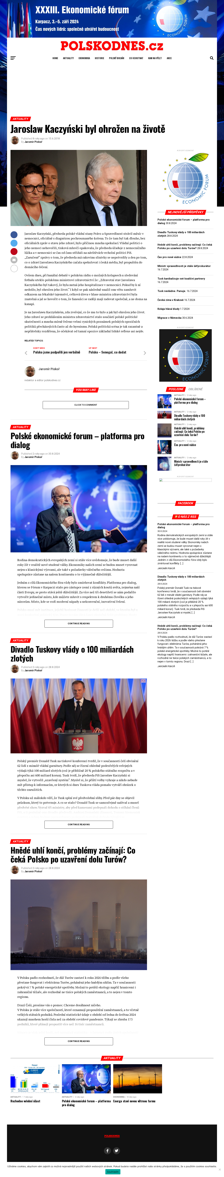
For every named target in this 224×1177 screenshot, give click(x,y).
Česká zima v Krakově (171, 300)
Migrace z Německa (169, 317)
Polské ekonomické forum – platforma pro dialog (184, 526)
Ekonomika (84, 58)
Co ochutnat (136, 58)
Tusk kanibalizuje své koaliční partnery (181, 278)
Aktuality (68, 58)
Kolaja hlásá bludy (168, 308)
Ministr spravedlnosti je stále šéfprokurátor (184, 266)
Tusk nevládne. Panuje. (172, 291)
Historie (99, 58)
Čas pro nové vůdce (169, 257)
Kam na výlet (155, 58)
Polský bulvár (116, 58)
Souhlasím (112, 1171)
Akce (169, 58)
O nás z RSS (187, 516)
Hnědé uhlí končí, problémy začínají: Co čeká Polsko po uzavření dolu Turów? (185, 627)
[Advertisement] (112, 90)
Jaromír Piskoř (33, 141)
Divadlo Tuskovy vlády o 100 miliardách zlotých (181, 578)
